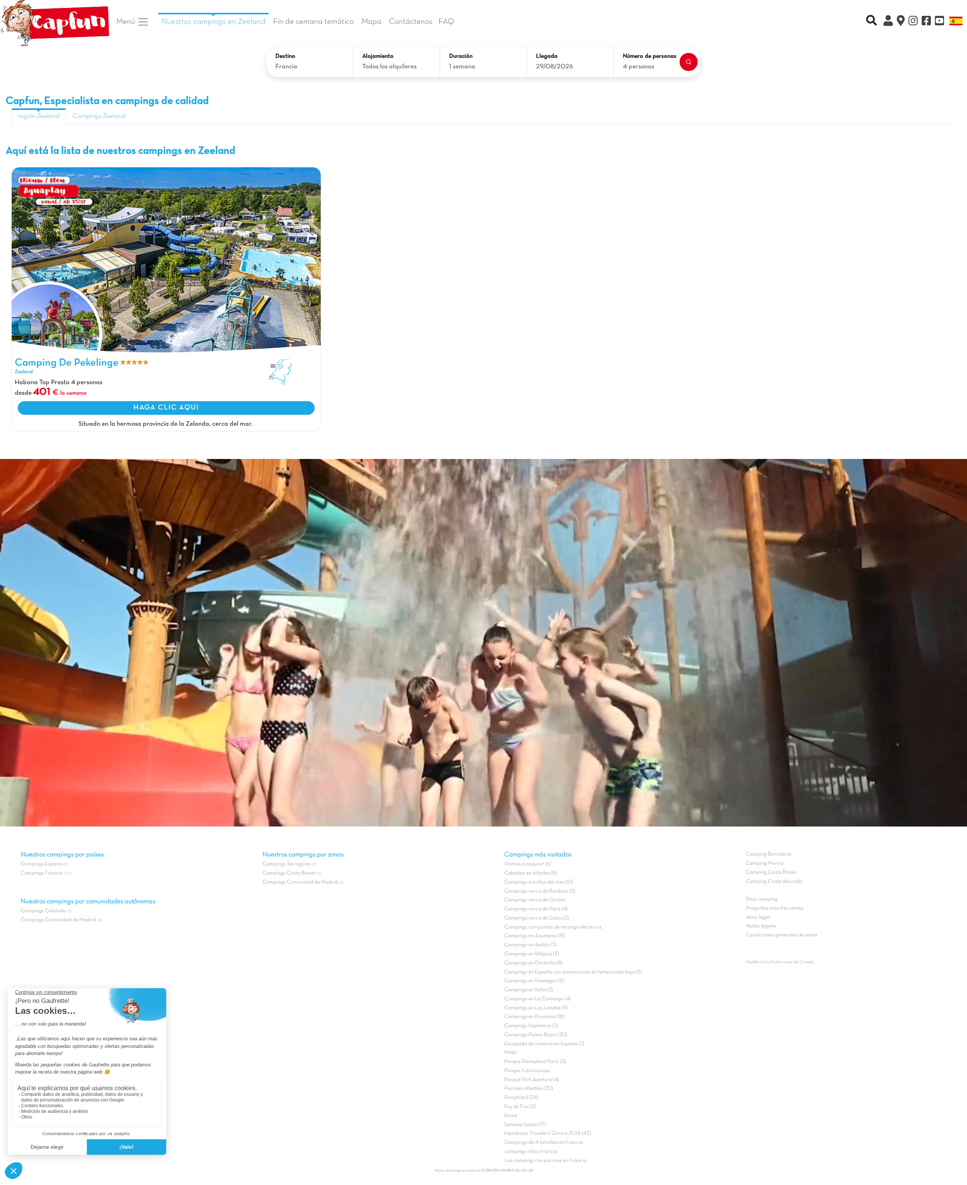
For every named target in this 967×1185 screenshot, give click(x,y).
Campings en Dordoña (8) (533, 963)
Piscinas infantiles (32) (528, 1088)
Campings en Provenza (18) (534, 1016)
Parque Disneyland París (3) (535, 1061)
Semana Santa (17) (525, 1124)
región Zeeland (39, 116)
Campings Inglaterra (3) (531, 1025)
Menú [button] (126, 21)
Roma (510, 1115)
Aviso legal (758, 917)
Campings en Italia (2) (528, 989)
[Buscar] (689, 62)
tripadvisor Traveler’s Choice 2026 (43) (547, 1133)
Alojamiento (378, 56)
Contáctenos (411, 21)
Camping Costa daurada (774, 881)
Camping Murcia (765, 863)
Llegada (547, 56)
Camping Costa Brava (771, 872)
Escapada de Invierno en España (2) (544, 1043)
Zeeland (24, 371)
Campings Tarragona (286, 864)
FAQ (446, 21)
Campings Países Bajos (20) (535, 1034)
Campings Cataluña (43, 910)
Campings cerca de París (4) (536, 909)
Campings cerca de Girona (534, 900)
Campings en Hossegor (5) (534, 980)
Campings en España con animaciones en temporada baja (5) (573, 972)
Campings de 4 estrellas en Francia (543, 1142)
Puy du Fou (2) (520, 1106)
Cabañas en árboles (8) (530, 873)
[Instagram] (913, 22)
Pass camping (761, 899)
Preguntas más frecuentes (774, 908)
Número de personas (650, 56)
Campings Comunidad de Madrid (58, 920)
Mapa (371, 21)
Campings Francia (41, 873)
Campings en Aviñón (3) (530, 944)
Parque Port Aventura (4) (531, 1079)
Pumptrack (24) (521, 1097)
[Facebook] (926, 22)
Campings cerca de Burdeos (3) (539, 891)
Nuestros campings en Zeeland (213, 21)
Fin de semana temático (313, 21)
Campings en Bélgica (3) (531, 954)
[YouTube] (939, 22)
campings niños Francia (531, 1151)
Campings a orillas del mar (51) (538, 882)
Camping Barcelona (768, 854)
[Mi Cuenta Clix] (888, 22)
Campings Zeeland (99, 116)
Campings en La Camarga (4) (537, 999)
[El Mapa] (901, 22)
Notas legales (761, 926)
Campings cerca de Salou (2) (536, 918)
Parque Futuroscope (527, 1070)
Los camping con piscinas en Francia (545, 1160)
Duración (461, 56)
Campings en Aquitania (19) (534, 935)
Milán (510, 1052)
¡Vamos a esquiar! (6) (527, 864)
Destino (285, 56)
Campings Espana (41, 864)
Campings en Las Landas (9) (536, 1008)
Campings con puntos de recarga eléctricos (553, 927)
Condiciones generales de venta (781, 935)
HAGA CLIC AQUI (166, 407)
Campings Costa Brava (289, 873)
